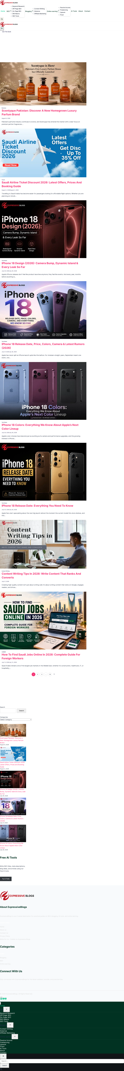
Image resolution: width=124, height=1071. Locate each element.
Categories (4, 717)
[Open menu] (2, 28)
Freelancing (64, 10)
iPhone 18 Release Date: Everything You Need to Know (37, 505)
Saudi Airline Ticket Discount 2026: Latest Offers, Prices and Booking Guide (12, 764)
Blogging (3, 958)
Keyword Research (18, 6)
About (80, 11)
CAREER (4, 652)
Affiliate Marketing (40, 13)
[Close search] (3, 1056)
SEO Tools (15, 16)
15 (50, 674)
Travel (3, 179)
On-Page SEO (16, 11)
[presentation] (43, 83)
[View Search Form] (2, 19)
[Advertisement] (43, 50)
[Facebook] (1, 999)
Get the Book (6, 32)
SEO (1, 961)
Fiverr (62, 15)
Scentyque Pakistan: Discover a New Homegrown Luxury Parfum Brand (11, 740)
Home (3, 11)
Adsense (37, 11)
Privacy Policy (5, 936)
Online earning (5, 964)
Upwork (62, 12)
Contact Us (4, 933)
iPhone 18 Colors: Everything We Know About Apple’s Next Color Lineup (11, 845)
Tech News (4, 260)
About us (3, 930)
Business (4, 108)
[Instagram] (6, 999)
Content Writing (39, 9)
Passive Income (65, 7)
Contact (87, 11)
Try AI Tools (5, 879)
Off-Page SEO (16, 9)
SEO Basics (16, 13)
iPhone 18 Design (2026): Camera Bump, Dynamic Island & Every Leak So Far (13, 791)
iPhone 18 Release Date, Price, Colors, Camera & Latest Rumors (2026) (11, 818)
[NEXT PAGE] (54, 674)
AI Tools (74, 11)
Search (2, 707)
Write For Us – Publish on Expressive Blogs (15, 939)
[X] (4, 999)
